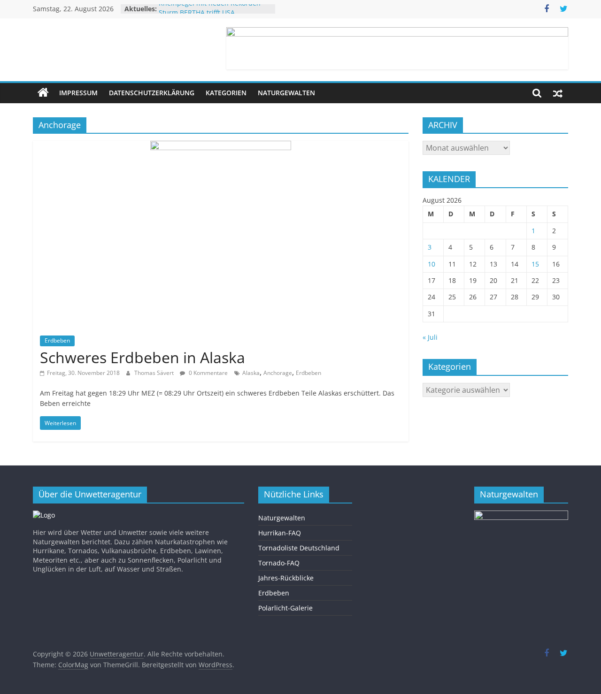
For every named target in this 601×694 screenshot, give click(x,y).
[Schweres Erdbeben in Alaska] (220, 146)
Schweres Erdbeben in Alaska (142, 357)
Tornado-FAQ (279, 562)
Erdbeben (57, 340)
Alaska (251, 373)
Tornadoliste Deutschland (298, 547)
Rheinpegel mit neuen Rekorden (210, 6)
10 (431, 263)
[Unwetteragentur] (43, 93)
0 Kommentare (207, 373)
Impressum (78, 92)
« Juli (430, 337)
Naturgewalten (286, 92)
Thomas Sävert (154, 373)
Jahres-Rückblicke (286, 577)
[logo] (44, 515)
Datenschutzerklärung (151, 92)
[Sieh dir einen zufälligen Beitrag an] (557, 93)
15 (535, 263)
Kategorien (226, 92)
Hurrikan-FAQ (279, 532)
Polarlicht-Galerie (285, 607)
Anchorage (277, 373)
